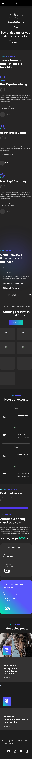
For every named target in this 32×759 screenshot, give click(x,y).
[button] (3, 499)
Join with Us (16, 322)
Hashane (6, 662)
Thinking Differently (11, 288)
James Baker (23, 415)
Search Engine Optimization (14, 283)
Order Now (10, 556)
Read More (7, 678)
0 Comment (14, 662)
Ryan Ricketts (22, 454)
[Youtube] (21, 751)
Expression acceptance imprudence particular (10, 669)
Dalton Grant (23, 435)
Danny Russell (23, 474)
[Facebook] (8, 751)
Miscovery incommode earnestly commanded (16, 719)
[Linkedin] (27, 751)
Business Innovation (11, 268)
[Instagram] (15, 751)
